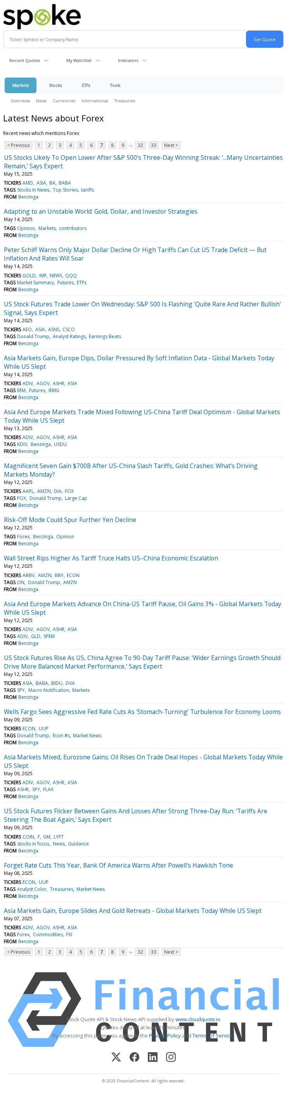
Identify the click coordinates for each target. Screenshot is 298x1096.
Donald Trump (33, 336)
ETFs (86, 85)
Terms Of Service (212, 1035)
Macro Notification (48, 690)
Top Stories (65, 190)
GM (46, 836)
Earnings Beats (105, 336)
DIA (58, 491)
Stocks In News (33, 190)
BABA (65, 183)
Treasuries (124, 101)
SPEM (49, 636)
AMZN (44, 491)
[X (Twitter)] (116, 1058)
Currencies (64, 101)
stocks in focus (33, 843)
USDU (60, 444)
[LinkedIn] (153, 1058)
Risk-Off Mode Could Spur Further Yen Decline (70, 519)
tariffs (87, 190)
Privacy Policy (165, 1035)
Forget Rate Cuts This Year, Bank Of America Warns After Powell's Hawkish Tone (118, 865)
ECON (73, 575)
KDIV (22, 444)
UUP (44, 728)
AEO (27, 329)
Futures (65, 282)
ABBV (29, 575)
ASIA (41, 183)
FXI (69, 934)
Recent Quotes (24, 60)
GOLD (29, 275)
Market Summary (35, 282)
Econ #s (61, 735)
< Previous (18, 145)
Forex (23, 536)
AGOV (43, 383)
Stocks (55, 85)
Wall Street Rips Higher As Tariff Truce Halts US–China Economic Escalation (111, 558)
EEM (21, 390)
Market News (87, 735)
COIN (28, 836)
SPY (21, 690)
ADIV (28, 383)
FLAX (48, 789)
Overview (20, 101)
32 (140, 145)
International (94, 101)
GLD (35, 636)
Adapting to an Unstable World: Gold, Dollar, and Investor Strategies (101, 211)
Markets (20, 85)
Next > (171, 145)
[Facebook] (134, 1058)
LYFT (59, 836)
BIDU (56, 683)
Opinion (26, 228)
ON (20, 582)
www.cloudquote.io (197, 1019)
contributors (73, 228)
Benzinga (28, 197)
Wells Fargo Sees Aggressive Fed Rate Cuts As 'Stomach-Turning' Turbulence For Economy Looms (142, 711)
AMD (28, 183)
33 (153, 145)
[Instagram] (171, 1058)
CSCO (68, 329)
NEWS (56, 275)
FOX (69, 491)
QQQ (71, 275)
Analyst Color (32, 889)
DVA (70, 683)
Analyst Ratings (69, 336)
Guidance (78, 843)
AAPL (28, 491)
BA (52, 183)
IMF (43, 275)
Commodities (48, 934)
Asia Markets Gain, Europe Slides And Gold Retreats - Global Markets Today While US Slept (133, 910)
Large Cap (76, 498)
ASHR (58, 383)
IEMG (54, 390)
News (41, 101)
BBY (59, 575)
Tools (115, 85)
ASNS (53, 329)
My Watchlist (79, 60)
